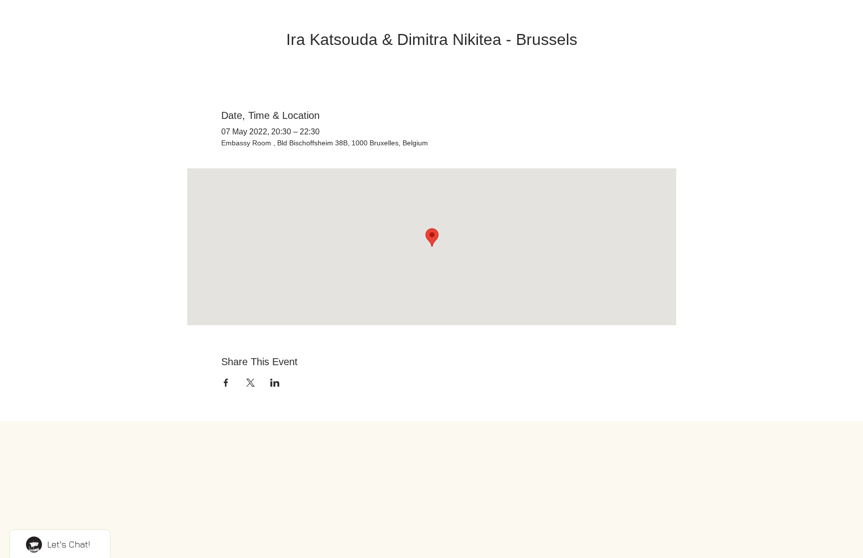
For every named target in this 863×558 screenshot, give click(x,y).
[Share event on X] (250, 383)
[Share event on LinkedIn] (275, 383)
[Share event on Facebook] (226, 383)
